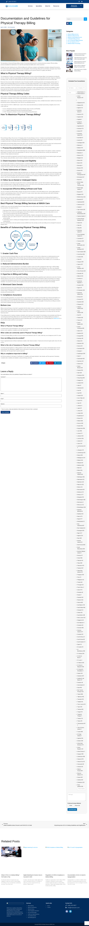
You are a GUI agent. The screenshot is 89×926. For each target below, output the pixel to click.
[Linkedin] (70, 911)
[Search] (85, 19)
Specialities (39, 6)
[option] (81, 93)
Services (30, 6)
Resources (56, 6)
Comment (3, 376)
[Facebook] (66, 911)
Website (2, 403)
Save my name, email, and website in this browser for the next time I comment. (20, 409)
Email (2, 398)
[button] (34, 363)
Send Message (72, 809)
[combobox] (81, 92)
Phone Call (77, 805)
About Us (47, 6)
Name (2, 393)
